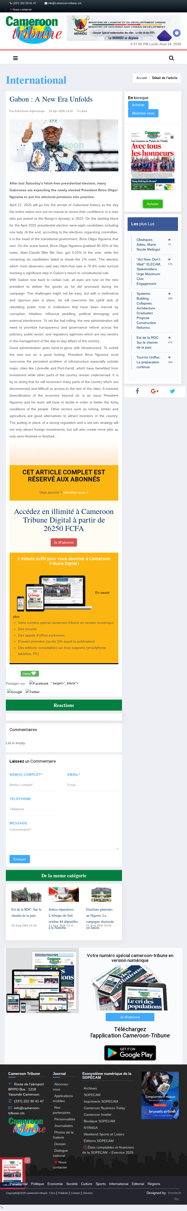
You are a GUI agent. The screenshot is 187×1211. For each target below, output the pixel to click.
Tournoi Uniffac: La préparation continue (149, 362)
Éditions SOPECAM (99, 1141)
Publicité (63, 1193)
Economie (55, 1184)
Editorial (138, 1184)
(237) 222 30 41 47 (24, 3)
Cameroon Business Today (104, 1108)
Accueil (141, 78)
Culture (86, 1184)
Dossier (60, 1144)
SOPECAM (92, 1095)
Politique (37, 1184)
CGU (52, 1193)
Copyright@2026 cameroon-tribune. (27, 1193)
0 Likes (82, 111)
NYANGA (91, 1128)
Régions (154, 1184)
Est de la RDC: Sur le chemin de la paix (148, 342)
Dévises (88, 1193)
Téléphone (20, 799)
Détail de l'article (164, 78)
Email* (73, 774)
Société (72, 1184)
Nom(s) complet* (25, 774)
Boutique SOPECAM (99, 1121)
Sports (101, 1184)
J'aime (26, 674)
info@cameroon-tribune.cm (64, 3)
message (18, 823)
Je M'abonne (64, 542)
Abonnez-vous (143, 113)
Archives (90, 1088)
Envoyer (19, 859)
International (118, 1184)
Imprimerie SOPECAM (101, 1101)
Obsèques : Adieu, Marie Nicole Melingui (148, 244)
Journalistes (63, 1126)
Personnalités (64, 1119)
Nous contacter (22, 9)
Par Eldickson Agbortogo (27, 111)
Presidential (18, 1184)
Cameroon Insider (98, 1114)
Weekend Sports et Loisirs (104, 1134)
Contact (75, 1193)
